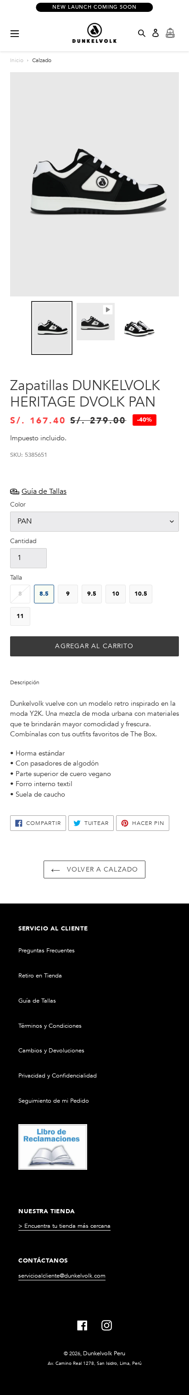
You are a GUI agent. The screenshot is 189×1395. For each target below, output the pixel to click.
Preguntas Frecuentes (46, 950)
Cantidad (23, 541)
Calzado (41, 60)
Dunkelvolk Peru (104, 1353)
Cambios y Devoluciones (51, 1050)
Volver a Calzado (101, 869)
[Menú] (14, 33)
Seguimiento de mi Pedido (53, 1101)
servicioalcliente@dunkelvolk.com (62, 1276)
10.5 (140, 594)
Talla (16, 577)
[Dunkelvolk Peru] (94, 33)
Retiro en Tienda (40, 976)
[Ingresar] (155, 33)
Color (18, 504)
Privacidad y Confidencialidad (57, 1076)
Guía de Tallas (37, 1001)
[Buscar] (142, 33)
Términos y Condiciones (50, 1026)
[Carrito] (170, 33)
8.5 (44, 594)
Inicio (16, 60)
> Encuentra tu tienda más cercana (64, 1226)
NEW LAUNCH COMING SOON (94, 7)
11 (20, 616)
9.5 (91, 594)
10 (115, 594)
